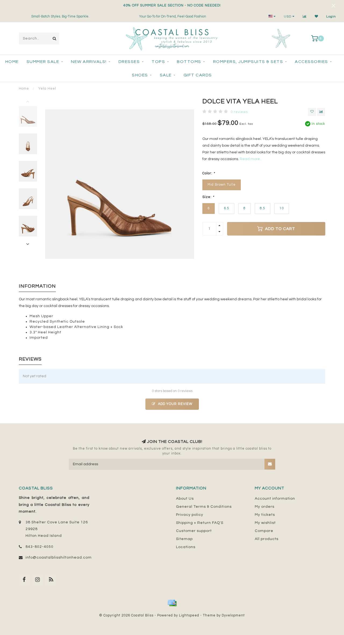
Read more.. (250, 159)
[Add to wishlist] (312, 112)
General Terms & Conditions (204, 507)
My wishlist (265, 523)
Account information (275, 498)
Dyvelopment (233, 615)
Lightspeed (189, 615)
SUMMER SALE (43, 61)
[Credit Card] (172, 603)
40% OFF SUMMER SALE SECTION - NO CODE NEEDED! (172, 5)
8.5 (262, 208)
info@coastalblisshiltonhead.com (59, 557)
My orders (264, 507)
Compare (264, 531)
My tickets (265, 515)
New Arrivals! (89, 61)
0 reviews (239, 112)
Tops (158, 61)
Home (12, 61)
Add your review (174, 404)
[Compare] (305, 16)
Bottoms (189, 61)
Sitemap (184, 539)
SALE (166, 75)
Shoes (140, 75)
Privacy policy (189, 515)
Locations (185, 547)
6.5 (226, 208)
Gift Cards (198, 75)
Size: (208, 197)
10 (282, 208)
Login (331, 16)
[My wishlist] (316, 16)
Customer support (194, 531)
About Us (185, 498)
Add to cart (279, 229)
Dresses (129, 61)
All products (266, 539)
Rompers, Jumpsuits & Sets (248, 61)
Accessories (311, 61)
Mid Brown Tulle (221, 184)
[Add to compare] (321, 112)
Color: (208, 173)
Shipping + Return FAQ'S (199, 523)
